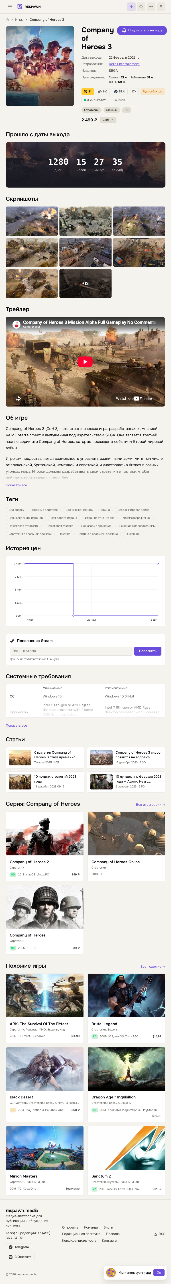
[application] (85, 591)
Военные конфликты (79, 510)
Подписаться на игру (145, 30)
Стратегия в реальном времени (30, 534)
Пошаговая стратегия (24, 526)
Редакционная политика (81, 1234)
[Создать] (131, 6)
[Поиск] (141, 6)
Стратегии (91, 110)
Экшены (111, 110)
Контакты (109, 1241)
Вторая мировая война (133, 510)
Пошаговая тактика (60, 526)
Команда (91, 1227)
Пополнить (148, 651)
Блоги (108, 1227)
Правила (113, 1234)
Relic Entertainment (124, 64)
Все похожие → (152, 967)
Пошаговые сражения (96, 526)
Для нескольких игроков (26, 518)
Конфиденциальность (79, 1241)
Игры (19, 20)
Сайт (106, 120)
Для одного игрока (64, 518)
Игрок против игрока (99, 518)
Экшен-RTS (133, 534)
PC (126, 110)
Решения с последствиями (137, 526)
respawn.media (22, 1210)
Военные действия (45, 510)
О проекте (70, 1227)
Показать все (16, 485)
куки (147, 1273)
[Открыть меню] (10, 6)
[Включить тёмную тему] (151, 6)
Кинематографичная (136, 518)
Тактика (65, 534)
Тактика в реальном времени (98, 534)
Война (105, 510)
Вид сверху (16, 510)
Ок (159, 1272)
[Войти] (161, 6)
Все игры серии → (150, 805)
